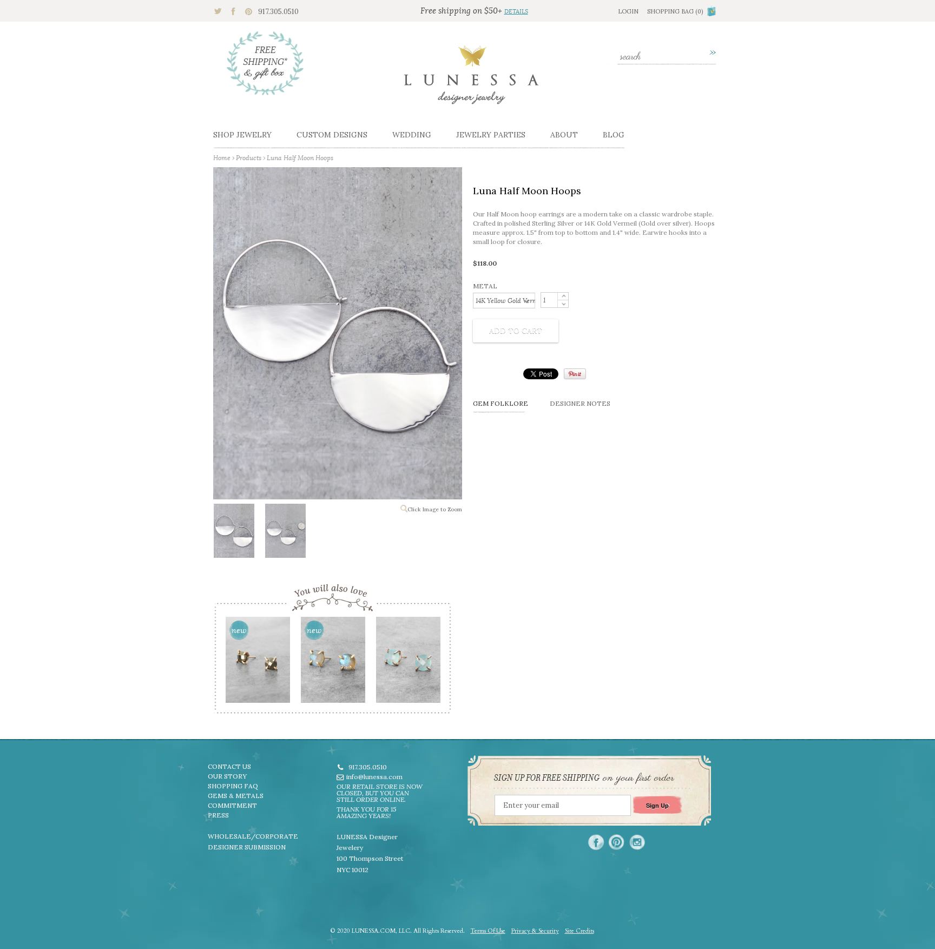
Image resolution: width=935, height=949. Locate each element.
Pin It (575, 373)
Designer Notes (580, 403)
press (218, 815)
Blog (613, 135)
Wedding (411, 135)
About (564, 135)
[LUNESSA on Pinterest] (616, 842)
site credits (579, 931)
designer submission (247, 847)
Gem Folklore (500, 403)
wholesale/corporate (253, 836)
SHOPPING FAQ (233, 786)
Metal (485, 286)
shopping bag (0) (675, 11)
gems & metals (236, 796)
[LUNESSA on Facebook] (596, 842)
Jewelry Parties (490, 135)
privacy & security (535, 931)
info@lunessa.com (374, 777)
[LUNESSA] (471, 79)
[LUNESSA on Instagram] (637, 842)
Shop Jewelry (242, 135)
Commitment (232, 805)
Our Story (227, 776)
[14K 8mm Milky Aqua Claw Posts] (408, 663)
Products (248, 158)
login (628, 11)
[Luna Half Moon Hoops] (233, 533)
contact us (229, 766)
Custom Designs (332, 135)
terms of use (488, 931)
